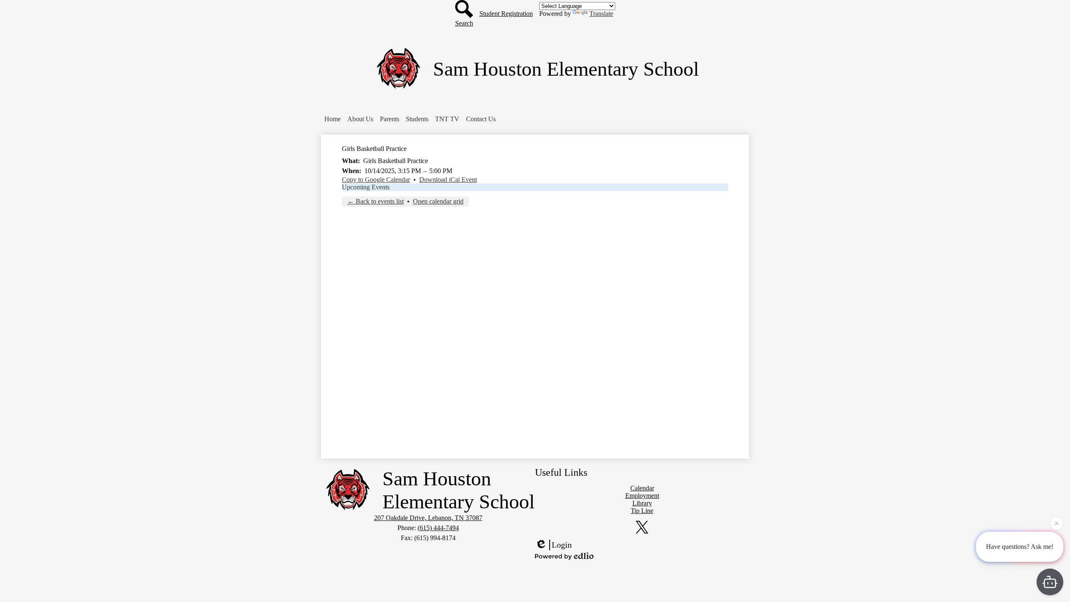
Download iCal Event (448, 179)
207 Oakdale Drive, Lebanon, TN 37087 (428, 517)
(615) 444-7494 (438, 527)
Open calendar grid (438, 201)
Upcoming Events (366, 187)
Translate (601, 13)
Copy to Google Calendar (376, 179)
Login (562, 544)
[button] (332, 119)
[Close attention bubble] (1056, 524)
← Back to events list (375, 201)
